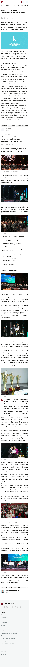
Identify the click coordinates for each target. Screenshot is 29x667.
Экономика (4, 622)
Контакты (3, 654)
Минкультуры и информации (17, 587)
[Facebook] (10, 18)
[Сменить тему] (22, 2)
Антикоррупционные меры (7, 641)
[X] (12, 18)
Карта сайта (4, 651)
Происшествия (4, 614)
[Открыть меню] (27, 2)
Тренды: (3, 5)
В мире (3, 625)
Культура (4, 125)
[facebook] (9, 607)
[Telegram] (7, 18)
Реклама (3, 657)
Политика (3, 617)
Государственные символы (8, 638)
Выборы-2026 (9, 5)
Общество (12, 125)
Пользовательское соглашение (9, 633)
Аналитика (3, 620)
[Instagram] (2, 18)
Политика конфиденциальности (9, 635)
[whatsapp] (4, 18)
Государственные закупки (7, 643)
